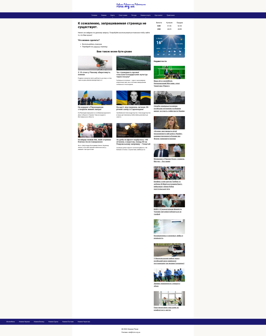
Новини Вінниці (39, 321)
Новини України (24, 321)
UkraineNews (10, 321)
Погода (133, 15)
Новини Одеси (53, 321)
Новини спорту (146, 15)
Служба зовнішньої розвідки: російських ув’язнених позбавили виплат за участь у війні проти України (169, 108)
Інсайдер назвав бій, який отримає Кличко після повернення (94, 140)
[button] (157, 52)
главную (96, 47)
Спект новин (123, 15)
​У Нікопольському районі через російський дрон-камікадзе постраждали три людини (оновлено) (169, 260)
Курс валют (159, 15)
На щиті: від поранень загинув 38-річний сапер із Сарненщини (132, 108)
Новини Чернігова (84, 321)
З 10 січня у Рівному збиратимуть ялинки (94, 73)
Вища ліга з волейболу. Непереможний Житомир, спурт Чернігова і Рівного (167, 83)
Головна (94, 15)
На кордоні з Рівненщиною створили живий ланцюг (90, 108)
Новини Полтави (68, 321)
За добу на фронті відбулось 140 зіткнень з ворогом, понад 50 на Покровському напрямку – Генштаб (133, 141)
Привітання (171, 15)
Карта (113, 15)
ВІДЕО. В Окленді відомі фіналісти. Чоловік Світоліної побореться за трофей (168, 211)
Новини (103, 15)
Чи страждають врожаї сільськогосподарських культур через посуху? (132, 74)
